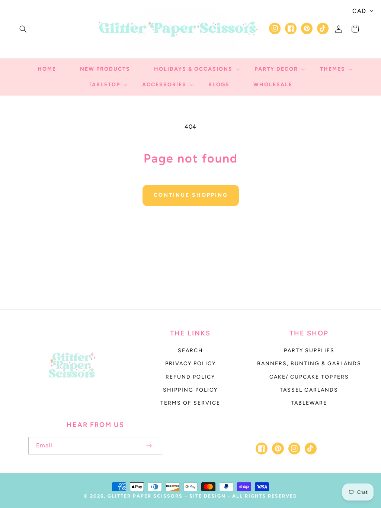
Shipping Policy (190, 390)
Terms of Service (190, 403)
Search (190, 350)
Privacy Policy (190, 363)
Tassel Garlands (309, 390)
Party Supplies (309, 350)
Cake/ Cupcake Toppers (309, 377)
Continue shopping (191, 195)
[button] (23, 29)
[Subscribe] (149, 445)
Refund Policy (190, 377)
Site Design (207, 496)
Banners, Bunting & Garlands (309, 363)
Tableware (309, 403)
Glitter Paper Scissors (145, 496)
